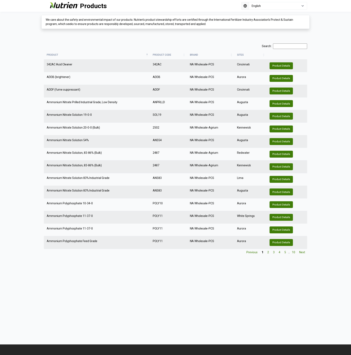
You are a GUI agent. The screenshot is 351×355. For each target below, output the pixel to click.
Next (302, 252)
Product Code (162, 54)
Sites (240, 54)
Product (52, 54)
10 (293, 252)
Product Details (281, 65)
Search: (267, 46)
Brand (194, 54)
